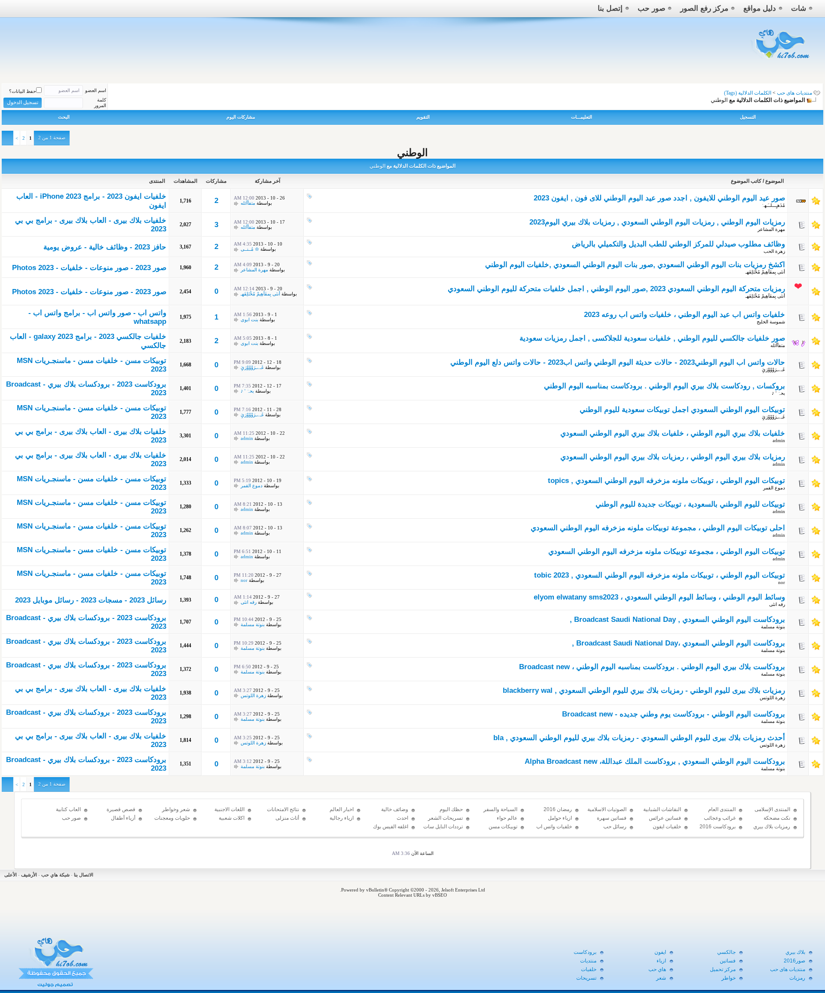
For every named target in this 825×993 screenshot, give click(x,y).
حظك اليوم (451, 809)
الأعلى (10, 874)
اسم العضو (95, 90)
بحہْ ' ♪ (778, 393)
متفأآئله (248, 203)
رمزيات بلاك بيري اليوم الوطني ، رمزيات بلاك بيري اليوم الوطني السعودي (672, 457)
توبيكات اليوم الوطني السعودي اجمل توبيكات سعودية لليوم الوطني (682, 410)
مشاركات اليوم (240, 117)
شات (798, 8)
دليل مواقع (759, 8)
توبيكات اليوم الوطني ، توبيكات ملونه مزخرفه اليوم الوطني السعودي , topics (666, 481)
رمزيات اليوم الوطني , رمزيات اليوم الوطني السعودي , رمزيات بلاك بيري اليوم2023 (657, 222)
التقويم (423, 117)
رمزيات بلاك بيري (771, 827)
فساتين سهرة (611, 818)
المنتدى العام (722, 809)
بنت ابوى (249, 319)
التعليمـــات (581, 117)
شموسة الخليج (771, 321)
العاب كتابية (68, 809)
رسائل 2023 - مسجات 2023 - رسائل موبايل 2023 (90, 600)
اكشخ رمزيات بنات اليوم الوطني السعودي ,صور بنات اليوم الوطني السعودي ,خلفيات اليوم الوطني (635, 265)
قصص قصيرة (121, 809)
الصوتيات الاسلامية (606, 809)
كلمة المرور (100, 102)
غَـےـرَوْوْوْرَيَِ (773, 369)
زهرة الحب (774, 251)
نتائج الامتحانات (283, 809)
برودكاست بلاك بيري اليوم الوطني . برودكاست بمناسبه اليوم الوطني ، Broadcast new (652, 667)
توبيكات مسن (503, 827)
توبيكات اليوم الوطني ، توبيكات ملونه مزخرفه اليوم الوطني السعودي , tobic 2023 (659, 575)
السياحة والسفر (500, 809)
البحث (64, 117)
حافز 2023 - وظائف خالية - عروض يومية (104, 247)
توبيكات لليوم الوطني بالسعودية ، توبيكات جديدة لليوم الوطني (690, 504)
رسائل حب (614, 827)
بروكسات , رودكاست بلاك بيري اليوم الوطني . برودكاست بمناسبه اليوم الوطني (664, 386)
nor (781, 582)
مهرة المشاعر (771, 229)
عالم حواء (507, 818)
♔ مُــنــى (250, 249)
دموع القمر (774, 487)
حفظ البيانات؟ (22, 91)
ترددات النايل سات (443, 827)
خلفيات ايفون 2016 (667, 830)
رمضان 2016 (558, 809)
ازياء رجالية (342, 818)
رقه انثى (777, 604)
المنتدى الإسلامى (772, 809)
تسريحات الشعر (445, 818)
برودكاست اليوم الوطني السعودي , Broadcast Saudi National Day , (677, 619)
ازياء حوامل (560, 818)
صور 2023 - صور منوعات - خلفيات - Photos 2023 (89, 268)
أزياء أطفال (123, 818)
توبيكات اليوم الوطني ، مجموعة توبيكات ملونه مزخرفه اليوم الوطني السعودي (666, 551)
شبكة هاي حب (55, 874)
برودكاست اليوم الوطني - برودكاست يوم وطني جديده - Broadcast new (673, 714)
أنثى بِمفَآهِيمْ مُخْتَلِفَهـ (765, 271)
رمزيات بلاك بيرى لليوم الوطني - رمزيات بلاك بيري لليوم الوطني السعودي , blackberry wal (644, 690)
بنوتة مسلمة (773, 626)
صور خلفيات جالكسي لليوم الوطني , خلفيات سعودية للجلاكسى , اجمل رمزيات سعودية (652, 338)
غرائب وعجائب (720, 818)
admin (779, 440)
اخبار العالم (342, 809)
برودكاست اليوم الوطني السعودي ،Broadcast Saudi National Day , (678, 643)
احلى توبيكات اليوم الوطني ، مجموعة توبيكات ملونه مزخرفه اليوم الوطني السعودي (658, 528)
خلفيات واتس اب (554, 827)
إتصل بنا (610, 8)
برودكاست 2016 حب (718, 830)
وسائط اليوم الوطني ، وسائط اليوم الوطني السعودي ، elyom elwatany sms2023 (659, 597)
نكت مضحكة (777, 818)
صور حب (651, 8)
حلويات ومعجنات (172, 818)
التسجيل (748, 117)
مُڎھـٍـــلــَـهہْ (773, 205)
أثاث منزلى (287, 818)
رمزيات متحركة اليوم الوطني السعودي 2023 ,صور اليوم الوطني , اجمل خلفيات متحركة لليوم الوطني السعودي (616, 289)
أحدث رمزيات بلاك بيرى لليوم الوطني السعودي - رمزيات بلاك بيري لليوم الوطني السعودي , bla (639, 738)
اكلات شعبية (231, 818)
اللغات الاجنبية (229, 809)
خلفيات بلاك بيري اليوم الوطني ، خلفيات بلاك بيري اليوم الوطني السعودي (672, 433)
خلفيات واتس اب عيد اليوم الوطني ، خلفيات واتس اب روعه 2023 (684, 315)
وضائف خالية (394, 809)
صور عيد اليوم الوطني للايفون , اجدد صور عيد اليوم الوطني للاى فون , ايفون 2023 (659, 198)
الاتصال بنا (83, 874)
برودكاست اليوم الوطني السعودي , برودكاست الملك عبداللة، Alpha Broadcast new (655, 761)
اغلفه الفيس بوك (390, 827)
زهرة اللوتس (772, 697)
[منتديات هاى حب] (781, 61)
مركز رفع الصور (704, 8)
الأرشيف (29, 874)
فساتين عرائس (665, 818)
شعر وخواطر (176, 809)
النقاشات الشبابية (662, 809)
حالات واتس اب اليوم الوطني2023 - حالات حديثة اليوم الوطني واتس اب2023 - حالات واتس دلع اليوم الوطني (617, 362)
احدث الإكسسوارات (393, 822)
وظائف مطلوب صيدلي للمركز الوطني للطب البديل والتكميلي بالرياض (678, 244)
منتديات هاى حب (794, 93)
